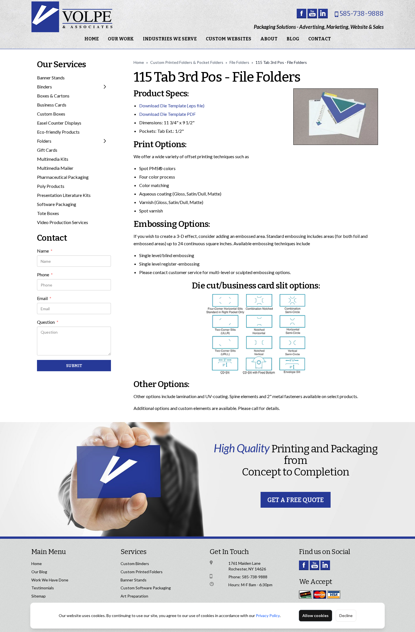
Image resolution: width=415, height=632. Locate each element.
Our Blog (39, 571)
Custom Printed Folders (142, 571)
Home (91, 39)
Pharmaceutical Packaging (63, 177)
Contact (319, 39)
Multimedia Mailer (55, 168)
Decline (346, 615)
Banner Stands (51, 77)
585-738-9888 (362, 14)
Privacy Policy (268, 615)
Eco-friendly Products (58, 131)
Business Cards (51, 104)
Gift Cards (47, 150)
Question (47, 322)
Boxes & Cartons (53, 95)
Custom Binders (135, 563)
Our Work (121, 39)
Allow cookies (315, 615)
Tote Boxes (48, 213)
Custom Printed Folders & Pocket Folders (186, 62)
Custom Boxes (51, 113)
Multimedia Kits (52, 159)
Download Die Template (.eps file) (171, 105)
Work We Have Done (49, 579)
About (269, 39)
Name (45, 251)
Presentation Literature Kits (64, 195)
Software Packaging (56, 204)
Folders (44, 141)
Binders (44, 86)
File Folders (239, 62)
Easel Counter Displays (59, 122)
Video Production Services (62, 222)
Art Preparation (134, 596)
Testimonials (42, 587)
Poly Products (50, 186)
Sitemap (38, 596)
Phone (45, 275)
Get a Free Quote (295, 500)
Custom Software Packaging (146, 587)
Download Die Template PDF (167, 114)
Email (44, 299)
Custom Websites (228, 39)
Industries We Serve (170, 39)
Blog (293, 39)
